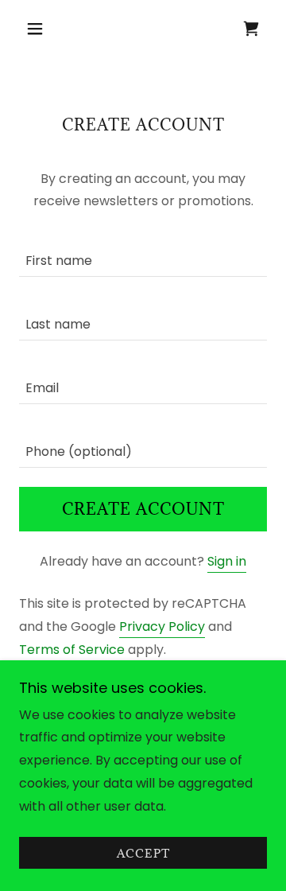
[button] (37, 29)
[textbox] (143, 254)
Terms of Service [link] (72, 649)
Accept (143, 853)
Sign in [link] (226, 561)
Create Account (143, 509)
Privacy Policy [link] (162, 626)
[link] (251, 29)
